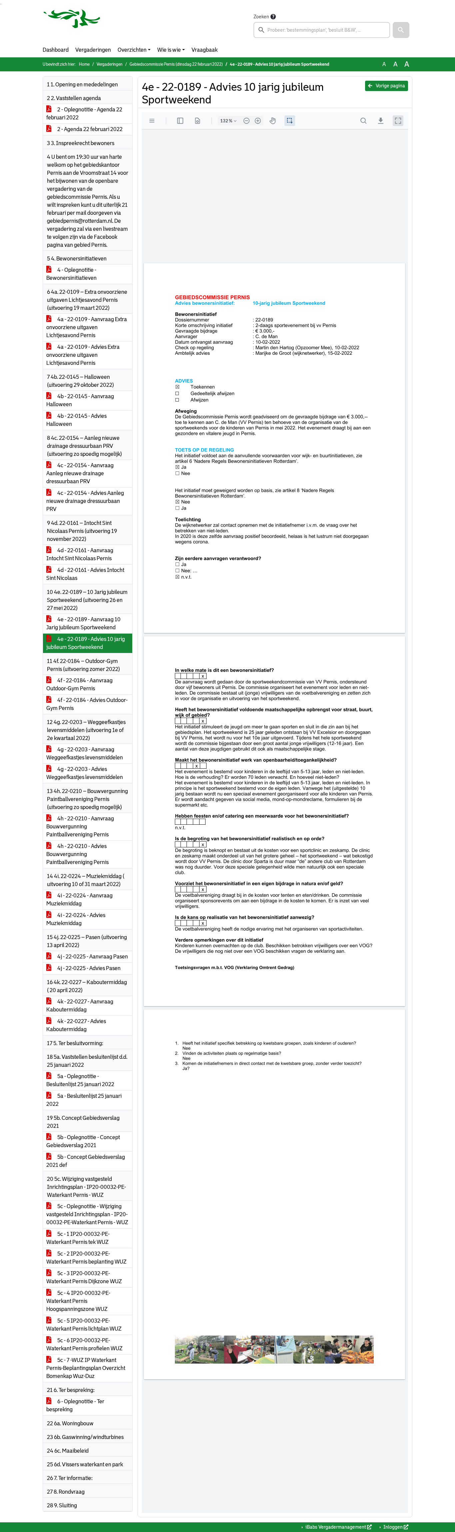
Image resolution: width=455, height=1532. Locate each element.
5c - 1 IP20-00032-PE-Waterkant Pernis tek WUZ (78, 1238)
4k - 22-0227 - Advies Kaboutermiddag (76, 1025)
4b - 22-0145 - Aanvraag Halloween (80, 400)
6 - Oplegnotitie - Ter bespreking (75, 1405)
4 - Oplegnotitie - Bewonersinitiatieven (71, 274)
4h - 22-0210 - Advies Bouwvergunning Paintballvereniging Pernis (77, 854)
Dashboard (56, 50)
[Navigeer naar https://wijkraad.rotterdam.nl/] (72, 25)
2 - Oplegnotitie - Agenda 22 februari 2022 (84, 113)
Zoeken (261, 16)
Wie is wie (169, 50)
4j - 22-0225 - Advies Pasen (88, 968)
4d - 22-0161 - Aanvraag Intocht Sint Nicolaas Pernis (79, 554)
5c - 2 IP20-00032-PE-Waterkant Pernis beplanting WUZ (86, 1258)
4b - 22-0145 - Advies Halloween (76, 420)
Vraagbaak (205, 50)
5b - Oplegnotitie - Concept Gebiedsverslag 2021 (83, 1141)
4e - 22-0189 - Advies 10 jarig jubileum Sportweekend (85, 643)
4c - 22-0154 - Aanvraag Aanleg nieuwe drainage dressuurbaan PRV (80, 473)
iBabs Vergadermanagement (335, 1527)
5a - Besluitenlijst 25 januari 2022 (84, 1100)
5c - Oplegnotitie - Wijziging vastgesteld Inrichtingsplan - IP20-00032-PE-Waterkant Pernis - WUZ (87, 1214)
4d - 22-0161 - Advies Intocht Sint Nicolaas (85, 574)
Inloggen (393, 1527)
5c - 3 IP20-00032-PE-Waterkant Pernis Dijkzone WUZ (84, 1277)
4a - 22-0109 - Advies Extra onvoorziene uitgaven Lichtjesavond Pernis (83, 355)
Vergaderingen (93, 50)
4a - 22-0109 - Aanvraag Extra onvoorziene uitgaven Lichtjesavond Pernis (86, 327)
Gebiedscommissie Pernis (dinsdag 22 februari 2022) (176, 64)
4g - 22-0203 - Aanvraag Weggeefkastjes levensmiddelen (84, 753)
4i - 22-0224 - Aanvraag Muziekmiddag (79, 899)
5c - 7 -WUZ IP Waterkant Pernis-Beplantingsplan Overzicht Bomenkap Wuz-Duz (85, 1368)
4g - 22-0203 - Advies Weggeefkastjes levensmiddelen (84, 773)
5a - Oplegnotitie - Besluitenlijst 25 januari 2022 (80, 1080)
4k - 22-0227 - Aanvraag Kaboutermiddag (79, 1005)
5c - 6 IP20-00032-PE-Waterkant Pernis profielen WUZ (84, 1344)
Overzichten (132, 50)
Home (84, 64)
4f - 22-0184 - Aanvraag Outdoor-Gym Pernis (79, 684)
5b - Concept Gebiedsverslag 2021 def (85, 1161)
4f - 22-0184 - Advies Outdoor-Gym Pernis (87, 704)
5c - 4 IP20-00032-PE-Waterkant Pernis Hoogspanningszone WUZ (78, 1301)
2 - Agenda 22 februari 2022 (89, 129)
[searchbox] (321, 30)
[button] (401, 30)
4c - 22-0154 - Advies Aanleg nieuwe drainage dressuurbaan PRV (85, 501)
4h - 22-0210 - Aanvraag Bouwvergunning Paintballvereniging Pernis (80, 826)
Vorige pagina (390, 85)
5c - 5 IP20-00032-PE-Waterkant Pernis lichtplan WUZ (84, 1325)
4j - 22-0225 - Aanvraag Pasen (92, 956)
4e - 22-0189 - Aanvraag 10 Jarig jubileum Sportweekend (83, 623)
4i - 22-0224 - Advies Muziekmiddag (75, 919)
